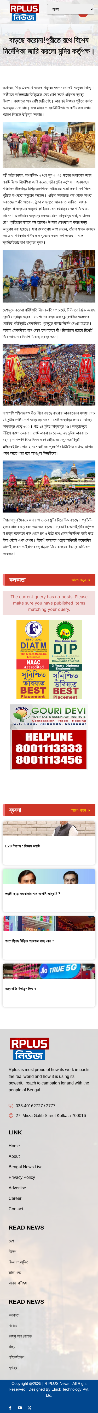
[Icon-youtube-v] (20, 1408)
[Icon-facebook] (10, 1408)
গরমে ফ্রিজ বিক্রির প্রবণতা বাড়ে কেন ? (29, 941)
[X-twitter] (29, 1408)
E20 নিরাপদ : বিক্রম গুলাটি (22, 846)
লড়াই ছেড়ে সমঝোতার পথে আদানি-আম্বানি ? (32, 894)
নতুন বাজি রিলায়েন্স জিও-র (20, 988)
